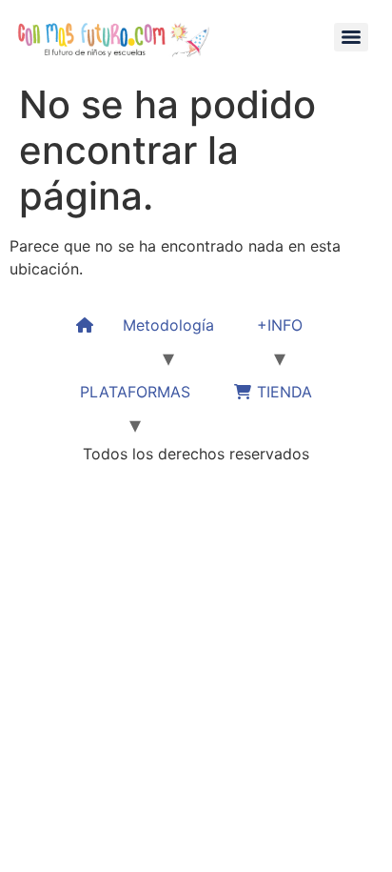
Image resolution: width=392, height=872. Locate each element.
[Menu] (351, 37)
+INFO (280, 325)
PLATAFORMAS (135, 391)
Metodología (168, 325)
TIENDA (282, 391)
